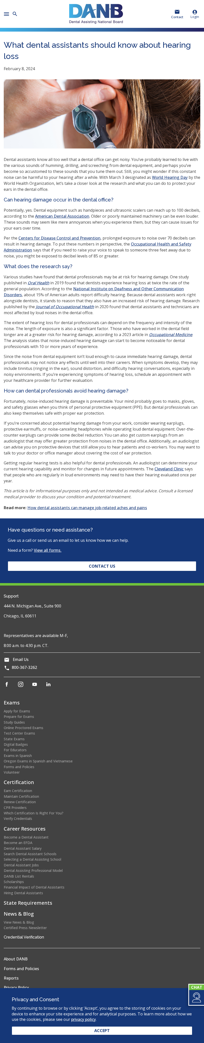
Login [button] (195, 16)
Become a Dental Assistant (26, 837)
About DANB (16, 959)
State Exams (14, 739)
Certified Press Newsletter (25, 927)
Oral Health (38, 283)
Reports (11, 978)
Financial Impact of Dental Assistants (34, 887)
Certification (19, 782)
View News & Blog (19, 922)
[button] (196, 997)
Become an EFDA (18, 842)
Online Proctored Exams (23, 727)
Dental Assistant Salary (23, 848)
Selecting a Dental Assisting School (32, 859)
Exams (12, 702)
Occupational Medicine (170, 334)
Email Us (21, 659)
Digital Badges (16, 744)
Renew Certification (20, 801)
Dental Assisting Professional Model (33, 870)
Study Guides (14, 722)
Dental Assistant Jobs (21, 865)
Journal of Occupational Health (65, 306)
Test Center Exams (19, 733)
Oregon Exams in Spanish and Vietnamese (38, 761)
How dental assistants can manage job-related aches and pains (87, 507)
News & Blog (19, 913)
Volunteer (12, 772)
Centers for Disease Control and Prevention (59, 238)
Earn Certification (18, 790)
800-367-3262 (24, 667)
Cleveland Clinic (169, 469)
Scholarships (14, 881)
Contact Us (102, 566)
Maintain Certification (21, 796)
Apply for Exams (17, 711)
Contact (177, 17)
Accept (102, 1030)
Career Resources (25, 828)
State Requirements (28, 902)
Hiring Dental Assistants (23, 893)
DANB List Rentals (19, 876)
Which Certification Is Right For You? (33, 813)
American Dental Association (62, 216)
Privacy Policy (16, 987)
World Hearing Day (170, 177)
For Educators (15, 749)
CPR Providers (15, 807)
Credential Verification (24, 937)
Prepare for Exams (19, 716)
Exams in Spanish (18, 755)
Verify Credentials (18, 818)
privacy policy (83, 1019)
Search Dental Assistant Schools (30, 853)
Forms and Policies (19, 766)
